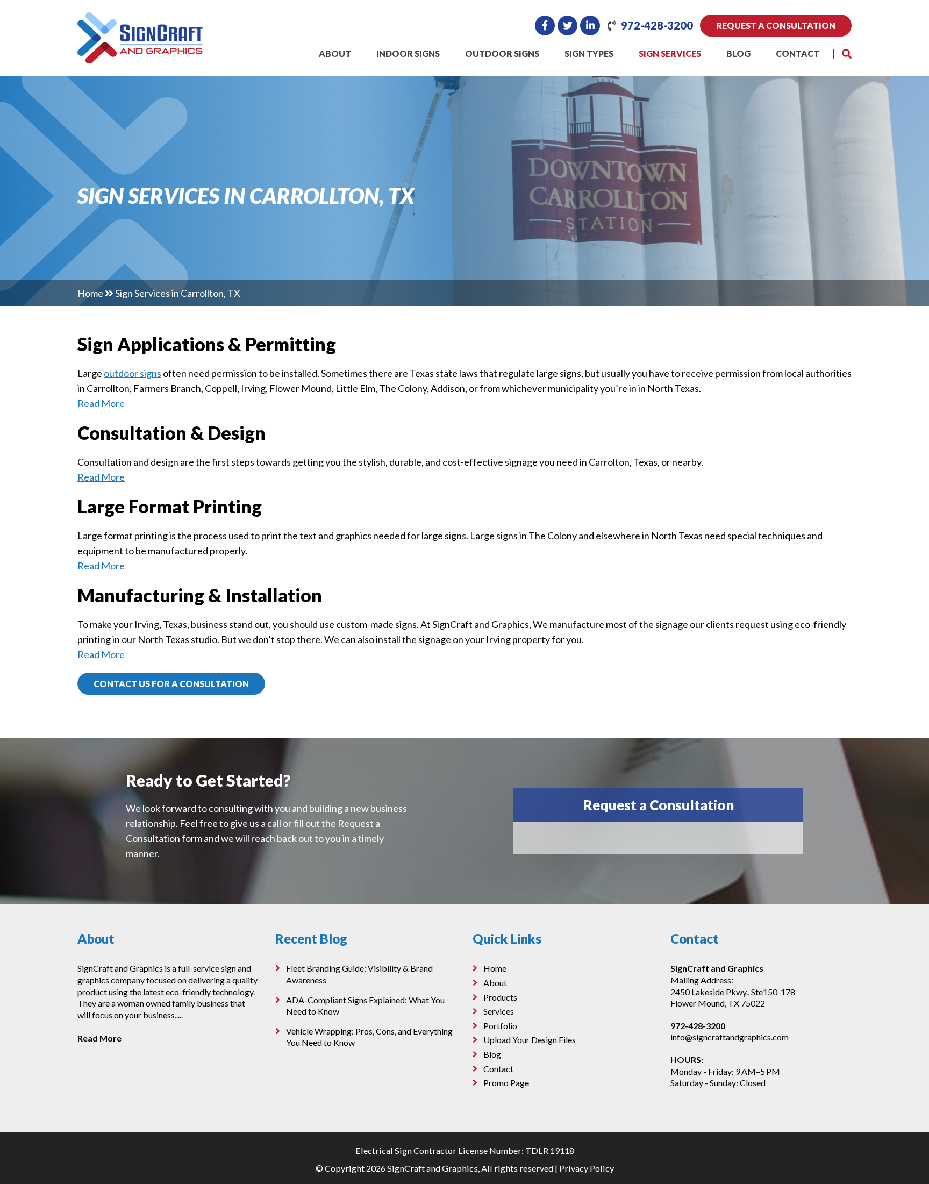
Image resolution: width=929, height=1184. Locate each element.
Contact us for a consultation (171, 684)
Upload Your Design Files (529, 1040)
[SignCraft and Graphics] (140, 20)
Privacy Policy (586, 1168)
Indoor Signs (408, 53)
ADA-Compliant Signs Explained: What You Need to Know (365, 1006)
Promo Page (506, 1083)
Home (90, 293)
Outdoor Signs (502, 53)
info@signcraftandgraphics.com (729, 1037)
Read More (101, 403)
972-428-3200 (657, 25)
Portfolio (500, 1026)
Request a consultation (775, 25)
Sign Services (670, 53)
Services (498, 1011)
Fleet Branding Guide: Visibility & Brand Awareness (359, 974)
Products (500, 997)
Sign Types (588, 53)
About (335, 53)
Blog (738, 53)
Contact (797, 53)
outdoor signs (132, 373)
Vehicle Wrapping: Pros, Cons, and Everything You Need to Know (369, 1037)
